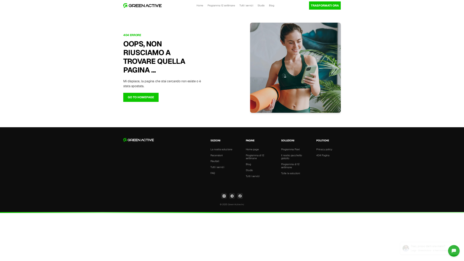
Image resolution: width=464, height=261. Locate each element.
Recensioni (216, 155)
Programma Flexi (290, 149)
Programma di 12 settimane (255, 157)
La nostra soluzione (221, 149)
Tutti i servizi (246, 5)
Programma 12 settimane (221, 5)
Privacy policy (324, 149)
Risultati (214, 161)
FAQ (212, 173)
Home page (252, 149)
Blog (271, 5)
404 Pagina (322, 155)
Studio (261, 5)
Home (199, 5)
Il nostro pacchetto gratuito (292, 157)
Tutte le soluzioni (290, 173)
